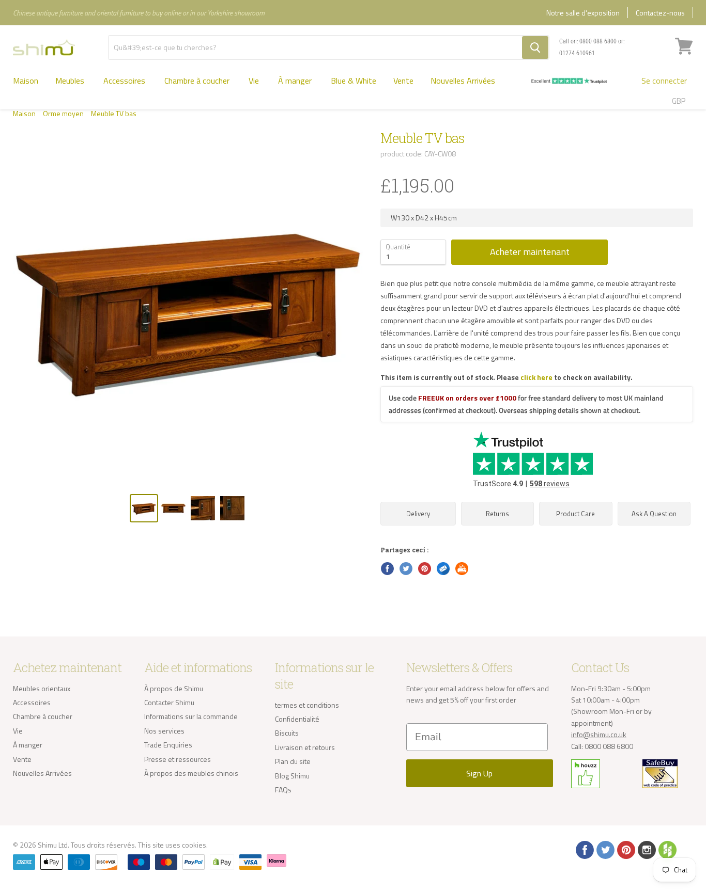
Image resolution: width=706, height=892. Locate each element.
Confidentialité (297, 718)
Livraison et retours (305, 747)
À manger (296, 80)
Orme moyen (63, 113)
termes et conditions (307, 704)
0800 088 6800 (598, 41)
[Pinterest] (625, 849)
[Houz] (666, 849)
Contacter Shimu (169, 702)
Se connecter (664, 80)
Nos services (164, 730)
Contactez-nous (660, 12)
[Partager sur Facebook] (386, 568)
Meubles (70, 80)
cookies (194, 844)
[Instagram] (646, 849)
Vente (403, 80)
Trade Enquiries (168, 744)
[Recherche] (535, 47)
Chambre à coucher (198, 80)
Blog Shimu (292, 775)
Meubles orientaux (41, 688)
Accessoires (125, 80)
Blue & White (353, 80)
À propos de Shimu (173, 688)
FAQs (283, 789)
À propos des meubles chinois (191, 773)
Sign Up (479, 773)
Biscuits (287, 732)
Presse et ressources (177, 759)
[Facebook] (584, 849)
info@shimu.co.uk (598, 734)
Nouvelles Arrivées (463, 80)
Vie (255, 80)
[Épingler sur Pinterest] (424, 568)
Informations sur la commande (191, 716)
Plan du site (293, 761)
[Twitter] (604, 849)
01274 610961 (577, 53)
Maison (25, 80)
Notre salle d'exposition (583, 12)
